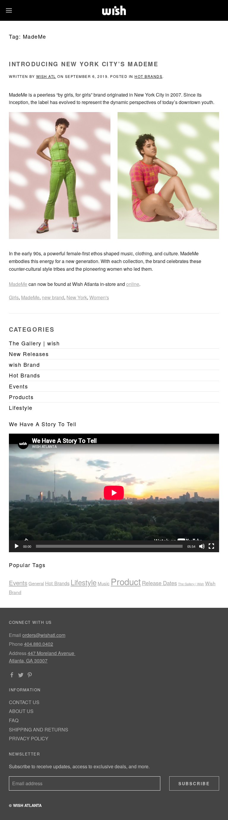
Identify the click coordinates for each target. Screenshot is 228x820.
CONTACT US (24, 702)
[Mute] (202, 546)
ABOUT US (21, 711)
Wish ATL (46, 76)
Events (18, 582)
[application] (114, 493)
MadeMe (18, 284)
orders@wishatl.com (43, 635)
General (36, 583)
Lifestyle (83, 582)
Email (15, 635)
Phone (16, 643)
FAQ (13, 720)
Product (126, 581)
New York (76, 297)
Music (104, 583)
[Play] (17, 546)
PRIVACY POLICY (28, 738)
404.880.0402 (38, 643)
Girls (14, 297)
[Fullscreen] (211, 546)
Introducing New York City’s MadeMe (83, 63)
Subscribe (194, 783)
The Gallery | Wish (191, 584)
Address (17, 653)
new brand (53, 297)
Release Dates (159, 583)
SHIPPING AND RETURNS (38, 729)
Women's (99, 297)
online (132, 284)
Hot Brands (148, 76)
